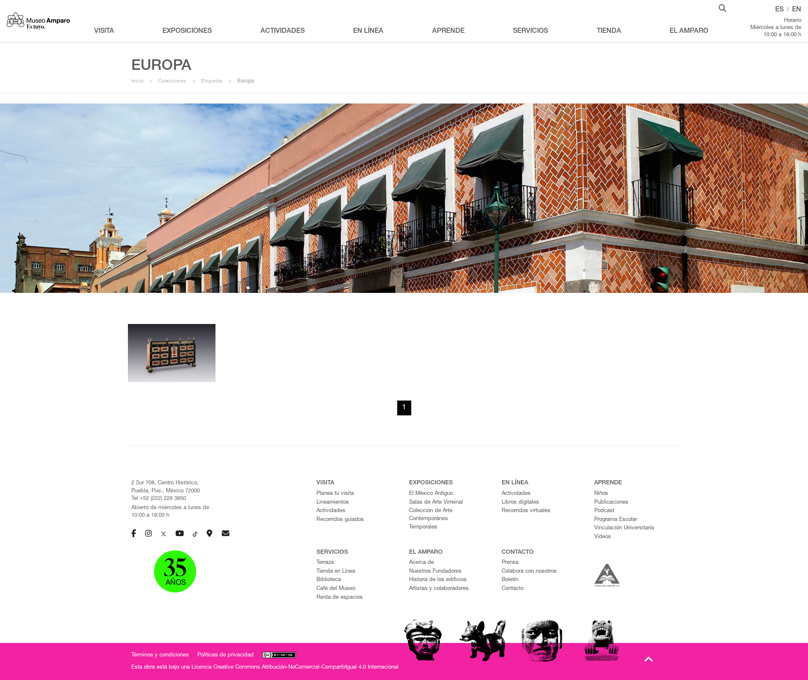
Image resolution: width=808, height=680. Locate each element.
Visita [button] (104, 31)
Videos (602, 537)
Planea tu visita (335, 494)
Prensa (510, 563)
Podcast (604, 511)
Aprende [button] (448, 31)
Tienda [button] (609, 31)
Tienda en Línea (335, 571)
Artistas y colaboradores (439, 589)
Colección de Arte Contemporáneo (430, 515)
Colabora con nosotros (529, 571)
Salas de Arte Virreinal (436, 502)
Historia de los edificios (438, 580)
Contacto (513, 589)
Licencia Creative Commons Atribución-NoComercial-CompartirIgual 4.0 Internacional (295, 667)
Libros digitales (520, 502)
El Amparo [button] (689, 31)
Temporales (423, 527)
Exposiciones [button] (187, 31)
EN (796, 10)
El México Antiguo (431, 494)
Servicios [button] (530, 31)
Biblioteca (328, 580)
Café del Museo (335, 589)
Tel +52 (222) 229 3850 (158, 499)
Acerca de (421, 563)
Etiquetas (212, 81)
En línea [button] (368, 31)
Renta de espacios (339, 597)
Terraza (325, 563)
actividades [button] (282, 31)
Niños (601, 494)
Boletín (510, 580)
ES (779, 10)
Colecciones (172, 81)
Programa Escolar (615, 520)
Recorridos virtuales (526, 511)
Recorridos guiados (340, 520)
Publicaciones (611, 502)
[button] (722, 7)
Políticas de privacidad (225, 655)
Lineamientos (332, 502)
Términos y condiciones (160, 655)
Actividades (331, 511)
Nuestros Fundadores (435, 571)
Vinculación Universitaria (624, 528)
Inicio (137, 81)
